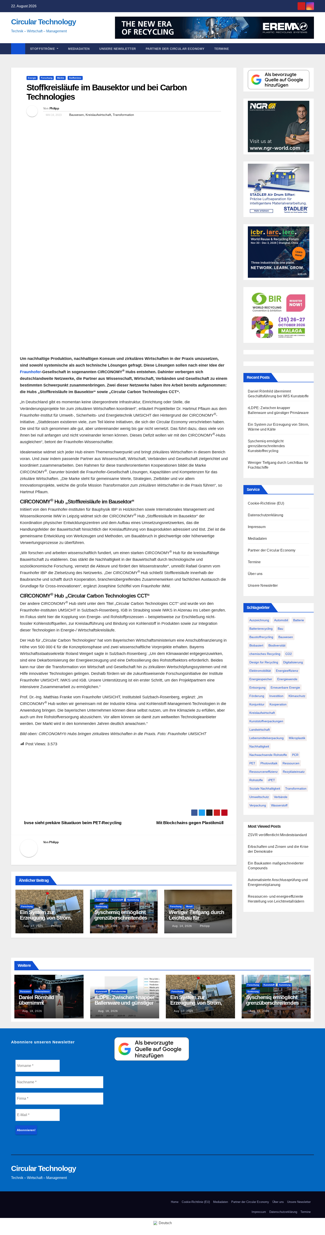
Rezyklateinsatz (294, 771)
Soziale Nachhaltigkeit (264, 788)
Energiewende (287, 679)
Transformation (123, 115)
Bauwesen (76, 115)
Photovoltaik (268, 763)
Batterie (298, 620)
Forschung (46, 78)
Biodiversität (276, 645)
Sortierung (101, 906)
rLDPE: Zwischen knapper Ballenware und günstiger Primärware (124, 1002)
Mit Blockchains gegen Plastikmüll (190, 822)
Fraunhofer (30, 372)
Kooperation (278, 704)
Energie (32, 78)
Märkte (60, 78)
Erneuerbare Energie (285, 687)
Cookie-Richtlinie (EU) (266, 503)
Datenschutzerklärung (265, 515)
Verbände (280, 797)
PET (252, 763)
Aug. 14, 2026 (182, 926)
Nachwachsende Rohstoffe (268, 755)
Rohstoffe (256, 780)
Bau (280, 628)
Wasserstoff (279, 805)
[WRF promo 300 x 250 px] (278, 252)
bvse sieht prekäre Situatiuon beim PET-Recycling (72, 822)
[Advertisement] (124, 778)
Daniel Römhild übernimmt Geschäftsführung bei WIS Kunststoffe (44, 1005)
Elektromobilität (260, 670)
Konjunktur (256, 704)
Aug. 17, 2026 (33, 926)
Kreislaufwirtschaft (98, 115)
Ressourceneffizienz (263, 771)
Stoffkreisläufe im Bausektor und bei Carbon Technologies (107, 92)
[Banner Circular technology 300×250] (278, 315)
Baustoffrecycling (261, 637)
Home (174, 1202)
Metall (189, 906)
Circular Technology (43, 21)
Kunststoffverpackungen (266, 721)
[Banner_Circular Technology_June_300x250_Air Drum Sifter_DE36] (278, 189)
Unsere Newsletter (117, 48)
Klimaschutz (297, 696)
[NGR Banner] (278, 126)
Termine (221, 48)
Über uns (255, 574)
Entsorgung (257, 687)
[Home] (18, 48)
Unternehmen (42, 991)
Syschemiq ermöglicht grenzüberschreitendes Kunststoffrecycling (120, 917)
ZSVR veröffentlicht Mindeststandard (277, 835)
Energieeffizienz (287, 670)
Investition (276, 696)
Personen (25, 991)
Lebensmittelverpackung (266, 738)
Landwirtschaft (259, 729)
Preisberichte (118, 991)
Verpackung (257, 805)
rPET (271, 780)
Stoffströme (43, 48)
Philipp (54, 108)
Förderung (256, 696)
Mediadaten (79, 48)
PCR (295, 755)
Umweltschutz (259, 797)
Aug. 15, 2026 (108, 926)
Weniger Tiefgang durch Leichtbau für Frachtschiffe (196, 917)
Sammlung (133, 900)
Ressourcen (291, 763)
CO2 (288, 654)
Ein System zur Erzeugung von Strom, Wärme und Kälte (46, 917)
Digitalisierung (293, 662)
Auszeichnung (259, 620)
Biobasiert (256, 645)
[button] (312, 48)
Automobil (281, 620)
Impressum (257, 527)
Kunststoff (117, 900)
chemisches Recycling (264, 654)
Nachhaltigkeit (259, 746)
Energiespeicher (260, 679)
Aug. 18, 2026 (32, 1011)
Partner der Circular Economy (175, 48)
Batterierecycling (261, 628)
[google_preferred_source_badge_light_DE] (278, 79)
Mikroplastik (297, 738)
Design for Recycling (263, 662)
